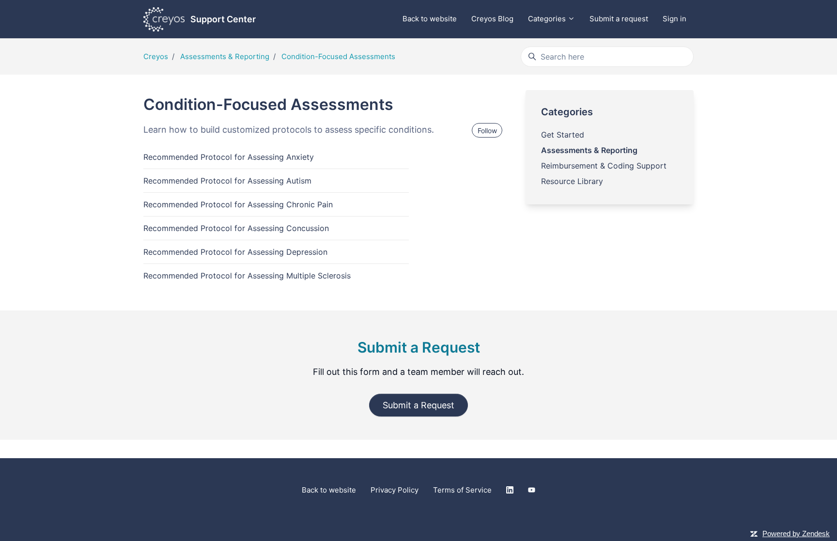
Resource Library (572, 181)
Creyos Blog (492, 18)
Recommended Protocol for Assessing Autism (227, 180)
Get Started (562, 134)
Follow (487, 130)
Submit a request (618, 18)
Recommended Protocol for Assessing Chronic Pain (238, 204)
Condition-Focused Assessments (338, 56)
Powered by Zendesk (796, 533)
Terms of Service (462, 490)
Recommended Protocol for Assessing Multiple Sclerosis (247, 275)
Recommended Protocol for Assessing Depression (235, 252)
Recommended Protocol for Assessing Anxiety (228, 157)
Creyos (155, 56)
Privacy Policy (394, 490)
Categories (548, 18)
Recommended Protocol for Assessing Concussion (236, 228)
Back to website (430, 18)
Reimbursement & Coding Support (603, 165)
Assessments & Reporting (224, 56)
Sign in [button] (674, 18)
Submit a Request (418, 405)
